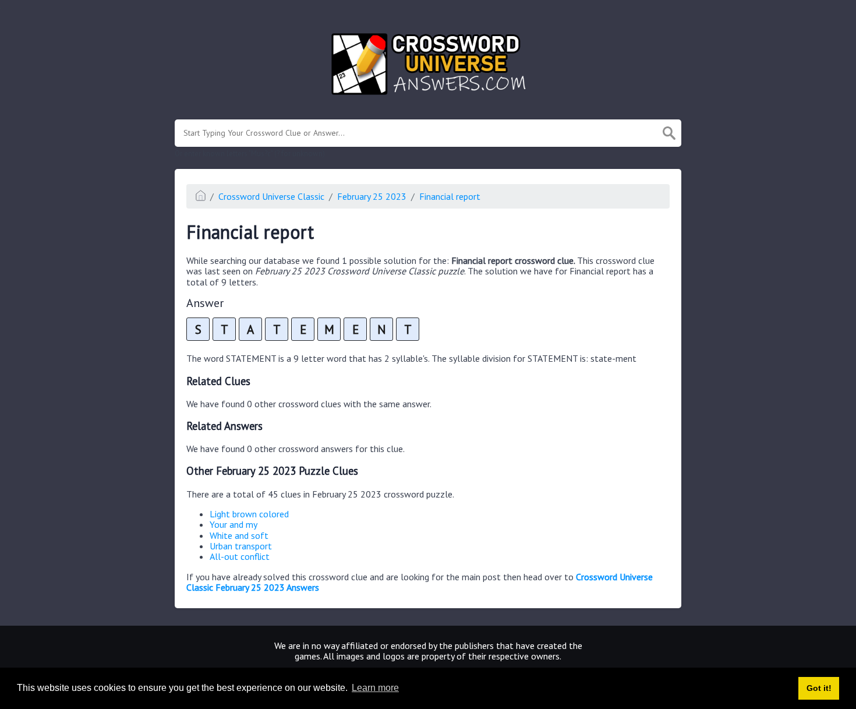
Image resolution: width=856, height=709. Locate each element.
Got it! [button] (819, 688)
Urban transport (241, 546)
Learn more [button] (375, 688)
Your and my (233, 524)
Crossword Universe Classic (271, 196)
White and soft (239, 535)
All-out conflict (240, 556)
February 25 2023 (371, 196)
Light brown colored (249, 514)
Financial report (449, 196)
